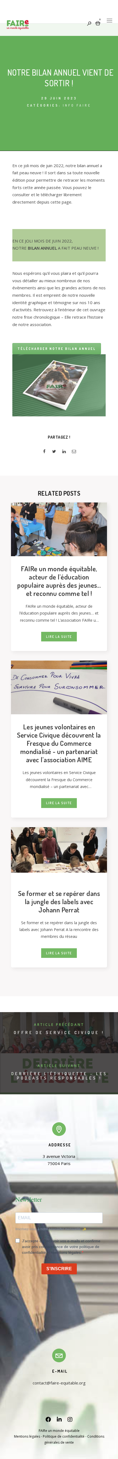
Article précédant (59, 1024)
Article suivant (59, 1065)
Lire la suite (59, 637)
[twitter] (54, 452)
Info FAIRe (77, 105)
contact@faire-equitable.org (59, 1383)
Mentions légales (27, 1436)
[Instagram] (70, 1420)
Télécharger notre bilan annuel (57, 349)
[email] (74, 452)
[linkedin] (64, 452)
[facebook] (44, 452)
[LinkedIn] (59, 1420)
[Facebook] (48, 1420)
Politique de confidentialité (64, 1436)
